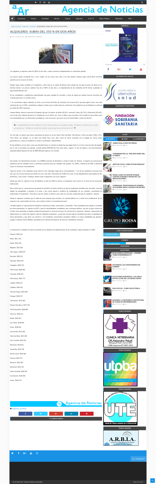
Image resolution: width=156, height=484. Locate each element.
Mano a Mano (105, 18)
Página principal (16, 26)
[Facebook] (108, 70)
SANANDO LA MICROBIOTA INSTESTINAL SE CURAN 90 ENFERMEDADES (128, 301)
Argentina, (31, 36)
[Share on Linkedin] (71, 414)
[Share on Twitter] (41, 414)
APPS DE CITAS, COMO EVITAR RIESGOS (128, 164)
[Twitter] (130, 70)
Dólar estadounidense (113, 243)
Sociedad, (39, 36)
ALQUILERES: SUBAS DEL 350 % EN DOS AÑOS (43, 31)
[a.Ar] (28, 10)
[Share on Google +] (56, 414)
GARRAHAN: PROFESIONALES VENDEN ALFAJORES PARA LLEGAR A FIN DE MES (129, 186)
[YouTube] (141, 70)
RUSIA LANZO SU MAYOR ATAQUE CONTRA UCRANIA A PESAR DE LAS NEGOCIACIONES (126, 176)
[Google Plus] (119, 70)
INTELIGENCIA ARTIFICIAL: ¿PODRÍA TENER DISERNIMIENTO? (126, 254)
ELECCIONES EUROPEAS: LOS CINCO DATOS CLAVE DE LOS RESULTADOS (127, 277)
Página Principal (138, 482)
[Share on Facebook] (25, 414)
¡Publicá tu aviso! (112, 234)
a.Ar (13, 482)
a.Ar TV (91, 18)
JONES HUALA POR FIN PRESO (125, 143)
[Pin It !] (87, 414)
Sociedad (32, 26)
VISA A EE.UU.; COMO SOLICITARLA (126, 288)
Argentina (25, 26)
